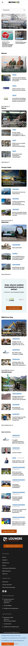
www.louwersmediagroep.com (12, 632)
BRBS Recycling (6, 571)
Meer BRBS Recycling (7, 370)
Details (16, 643)
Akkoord (7, 644)
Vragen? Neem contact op (12, 546)
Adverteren (5, 581)
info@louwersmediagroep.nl (11, 608)
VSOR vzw (5, 573)
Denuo (4, 565)
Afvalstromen (5, 562)
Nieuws (4, 557)
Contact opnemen (7, 584)
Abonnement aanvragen (8, 587)
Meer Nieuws (4, 106)
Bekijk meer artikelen (9, 531)
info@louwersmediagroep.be (11, 626)
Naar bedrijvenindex (14, 308)
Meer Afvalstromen (6, 425)
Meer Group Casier (6, 220)
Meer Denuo (4, 162)
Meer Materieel (5, 274)
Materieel (4, 560)
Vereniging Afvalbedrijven (9, 568)
